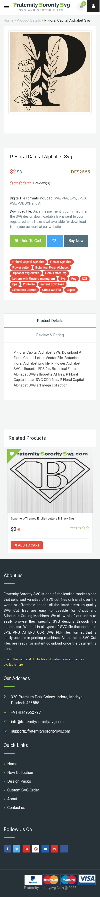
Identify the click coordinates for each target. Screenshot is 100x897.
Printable (29, 284)
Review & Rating (50, 335)
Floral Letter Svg (56, 273)
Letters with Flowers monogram (33, 278)
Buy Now (75, 240)
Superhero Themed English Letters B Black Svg (42, 518)
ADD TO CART (28, 545)
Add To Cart (31, 240)
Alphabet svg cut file (25, 273)
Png (73, 278)
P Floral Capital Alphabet (28, 262)
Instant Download (52, 284)
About (12, 799)
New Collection (20, 772)
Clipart (71, 290)
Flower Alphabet (60, 262)
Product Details (29, 20)
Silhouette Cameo (24, 290)
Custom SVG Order (23, 790)
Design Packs (19, 781)
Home (8, 20)
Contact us (16, 807)
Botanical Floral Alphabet (52, 267)
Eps (14, 284)
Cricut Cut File (51, 290)
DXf (84, 278)
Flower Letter (21, 267)
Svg (63, 278)
